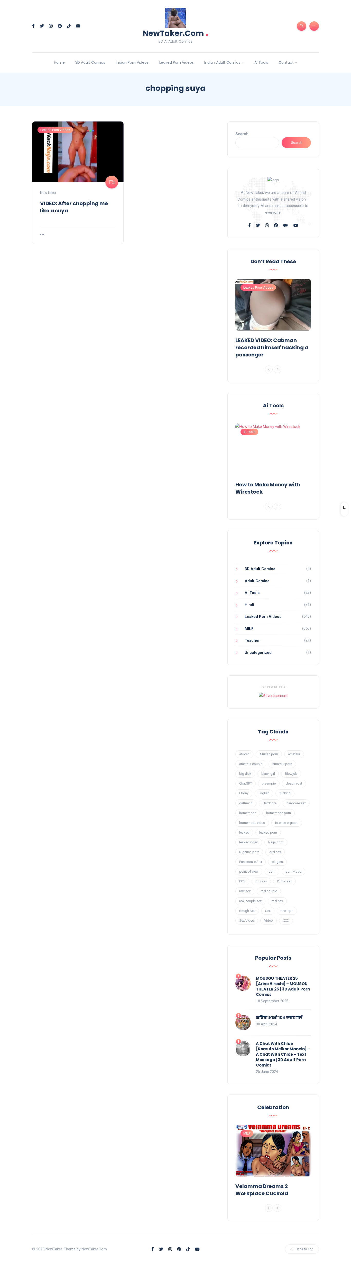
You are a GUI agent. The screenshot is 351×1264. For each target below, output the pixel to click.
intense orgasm (286, 823)
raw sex (245, 891)
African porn (269, 754)
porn (272, 871)
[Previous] (269, 369)
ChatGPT (245, 783)
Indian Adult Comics (222, 62)
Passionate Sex (250, 862)
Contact (286, 62)
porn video (293, 871)
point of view (248, 871)
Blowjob (291, 774)
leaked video (248, 842)
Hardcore (269, 803)
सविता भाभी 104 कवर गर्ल (279, 1017)
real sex (277, 901)
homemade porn (278, 813)
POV (242, 881)
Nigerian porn (249, 852)
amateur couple (250, 764)
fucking (285, 793)
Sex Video (246, 920)
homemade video (252, 823)
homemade (247, 813)
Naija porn (275, 842)
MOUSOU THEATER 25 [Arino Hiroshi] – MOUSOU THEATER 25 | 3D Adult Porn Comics (283, 986)
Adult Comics (257, 581)
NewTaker (48, 193)
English (263, 793)
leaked (244, 832)
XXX (286, 920)
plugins (277, 862)
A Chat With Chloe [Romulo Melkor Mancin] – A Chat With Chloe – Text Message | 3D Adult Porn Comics (283, 1054)
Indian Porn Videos (132, 62)
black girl (268, 774)
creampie (269, 783)
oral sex (275, 852)
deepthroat (294, 783)
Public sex (284, 881)
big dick (245, 774)
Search (241, 133)
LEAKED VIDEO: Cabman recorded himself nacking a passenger (271, 347)
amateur (294, 754)
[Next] (277, 369)
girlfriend (246, 803)
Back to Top (304, 1249)
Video (268, 920)
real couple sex (250, 901)
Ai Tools (261, 62)
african (244, 754)
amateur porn (282, 764)
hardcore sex (296, 803)
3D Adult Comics (90, 62)
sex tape (287, 911)
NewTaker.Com (176, 32)
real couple (269, 891)
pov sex (261, 881)
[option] (273, 319)
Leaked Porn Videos (176, 62)
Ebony (243, 793)
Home (59, 62)
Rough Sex (247, 911)
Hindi (249, 604)
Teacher (252, 640)
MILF (249, 628)
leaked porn (268, 832)
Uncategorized (258, 652)
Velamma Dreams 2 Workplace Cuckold (261, 1190)
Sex (268, 911)
